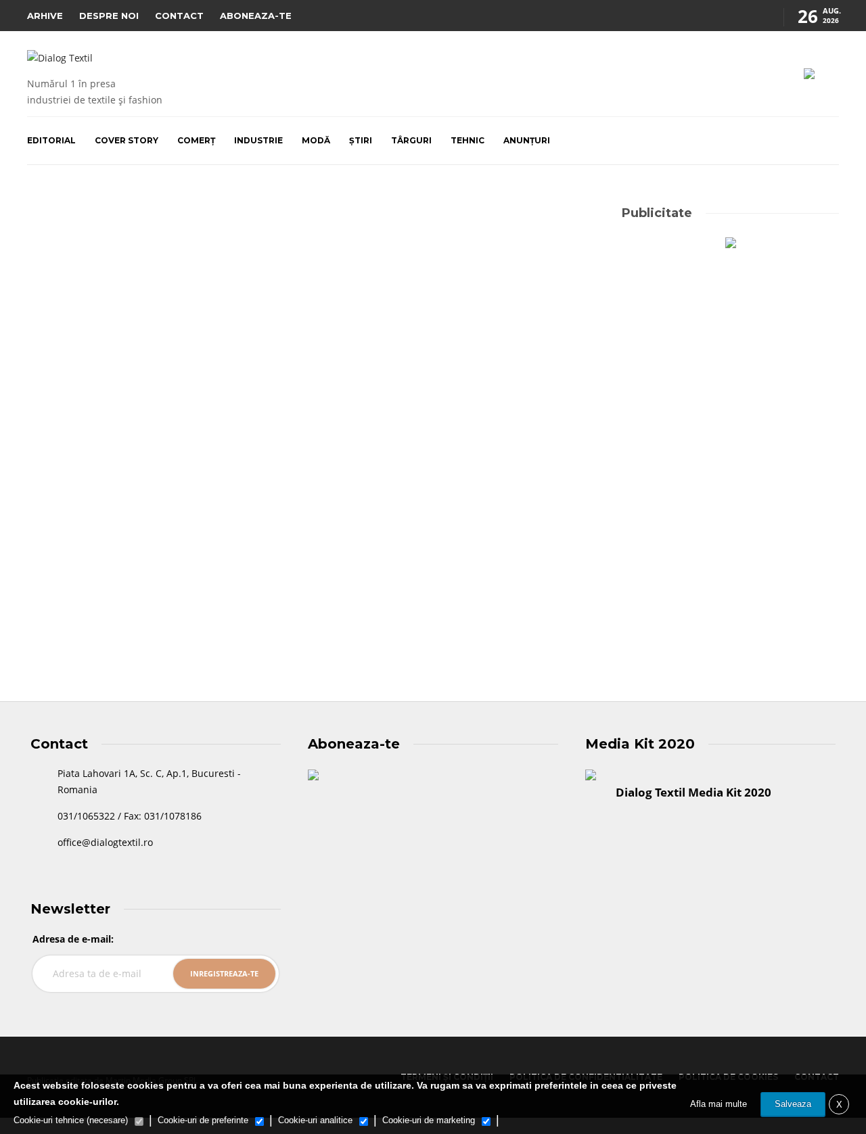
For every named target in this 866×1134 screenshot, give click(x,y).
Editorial (51, 140)
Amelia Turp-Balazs (62, 611)
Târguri (411, 140)
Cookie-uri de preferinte (203, 1120)
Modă (316, 140)
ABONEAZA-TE (256, 15)
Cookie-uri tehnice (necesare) (71, 1120)
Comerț (196, 140)
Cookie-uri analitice (315, 1120)
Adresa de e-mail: (73, 938)
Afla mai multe (718, 1104)
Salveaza (793, 1104)
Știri (360, 140)
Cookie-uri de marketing (428, 1120)
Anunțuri (526, 140)
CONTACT (179, 15)
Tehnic (467, 140)
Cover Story (126, 140)
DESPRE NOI (109, 15)
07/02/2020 (120, 611)
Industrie (258, 140)
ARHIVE (45, 15)
